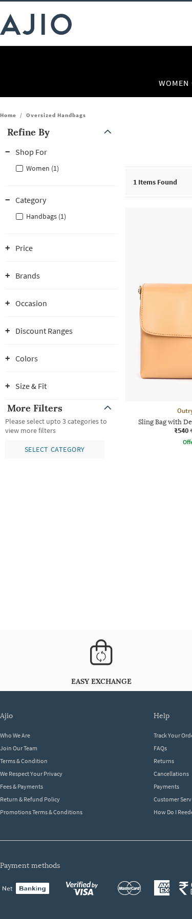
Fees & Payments (21, 786)
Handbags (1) (46, 216)
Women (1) (42, 168)
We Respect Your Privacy (31, 773)
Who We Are (15, 735)
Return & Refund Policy (30, 799)
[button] (61, 132)
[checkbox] (61, 167)
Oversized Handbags (56, 115)
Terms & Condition (24, 761)
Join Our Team (18, 748)
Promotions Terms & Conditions (41, 812)
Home (8, 115)
